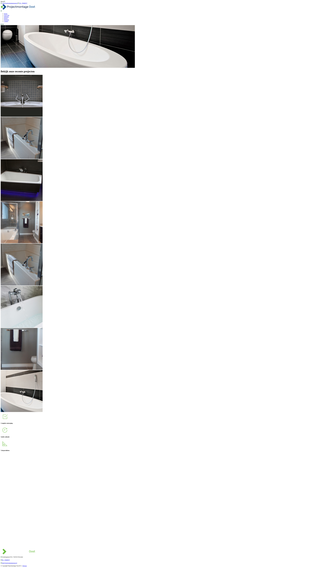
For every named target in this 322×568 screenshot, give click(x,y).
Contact (6, 21)
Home (5, 13)
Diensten (6, 16)
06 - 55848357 (6, 560)
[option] (161, 419)
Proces (6, 18)
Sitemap (24, 566)
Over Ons (6, 15)
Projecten (6, 20)
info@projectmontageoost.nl (9, 563)
